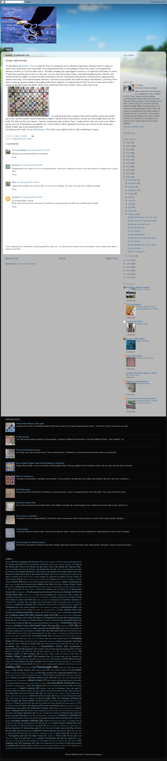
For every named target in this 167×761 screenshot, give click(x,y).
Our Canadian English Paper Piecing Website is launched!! (40, 463)
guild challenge (45, 651)
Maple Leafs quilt (62, 677)
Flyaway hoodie (40, 636)
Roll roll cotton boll (70, 713)
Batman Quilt (31, 584)
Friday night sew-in (46, 638)
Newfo (48, 685)
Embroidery (67, 623)
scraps (7, 723)
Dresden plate (10, 623)
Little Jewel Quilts (134, 356)
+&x (6, 562)
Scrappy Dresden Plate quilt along (55, 718)
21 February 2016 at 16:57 (31, 197)
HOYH (66, 659)
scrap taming (33, 718)
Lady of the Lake (65, 667)
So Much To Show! (143, 289)
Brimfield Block (20, 592)
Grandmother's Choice (52, 646)
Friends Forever (62, 638)
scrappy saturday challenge (25, 720)
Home (8, 49)
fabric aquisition (39, 628)
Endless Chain (22, 625)
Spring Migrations (12, 728)
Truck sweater (31, 741)
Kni (78, 664)
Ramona (15, 165)
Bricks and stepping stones (47, 589)
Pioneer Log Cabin (60, 701)
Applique (62, 577)
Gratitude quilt (43, 649)
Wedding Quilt (25, 746)
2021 (128, 160)
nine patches (12, 688)
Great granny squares (60, 649)
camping (49, 595)
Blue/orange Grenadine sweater (64, 587)
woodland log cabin (11, 748)
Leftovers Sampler (60, 670)
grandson (29, 649)
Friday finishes (22, 529)
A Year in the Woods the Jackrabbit (69, 569)
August (131, 194)
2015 (128, 260)
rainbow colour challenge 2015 (39, 711)
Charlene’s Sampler (70, 600)
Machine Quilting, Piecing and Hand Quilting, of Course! (147, 308)
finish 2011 (41, 631)
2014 (128, 264)
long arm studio (20, 675)
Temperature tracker (46, 733)
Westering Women (52, 745)
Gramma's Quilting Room (137, 381)
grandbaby (9, 646)
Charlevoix (9, 602)
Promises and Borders (51, 706)
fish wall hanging (35, 633)
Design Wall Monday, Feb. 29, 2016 (142, 217)
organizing (22, 693)
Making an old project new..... (140, 224)
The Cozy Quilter (19, 150)
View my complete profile (133, 127)
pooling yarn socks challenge (51, 703)
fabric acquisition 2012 (22, 628)
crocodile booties (49, 610)
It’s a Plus (71, 661)
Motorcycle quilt (28, 683)
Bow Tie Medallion (15, 589)
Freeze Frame (18, 638)
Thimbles (50, 736)
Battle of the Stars (45, 584)
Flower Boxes (74, 633)
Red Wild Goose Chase (71, 710)
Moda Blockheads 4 (66, 680)
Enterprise (63, 626)
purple (66, 705)
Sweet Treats (12, 733)
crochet (38, 610)
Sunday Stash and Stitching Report (142, 221)
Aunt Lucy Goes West (30, 579)
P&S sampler (59, 693)
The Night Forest (35, 736)
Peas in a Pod (60, 696)
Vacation (61, 743)
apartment (52, 577)
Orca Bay (9, 693)
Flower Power (26, 636)
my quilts (52, 683)
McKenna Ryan (76, 678)
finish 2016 (22, 633)
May (130, 204)
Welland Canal (38, 745)
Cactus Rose (11, 594)
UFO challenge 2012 (47, 743)
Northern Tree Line (29, 66)
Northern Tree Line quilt (68, 688)
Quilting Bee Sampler (39, 708)
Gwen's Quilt (70, 651)
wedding (11, 746)
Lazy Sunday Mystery (21, 670)
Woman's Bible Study (135, 339)
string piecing (26, 731)
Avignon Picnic (44, 582)
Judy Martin (28, 664)
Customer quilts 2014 (19, 615)
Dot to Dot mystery (20, 620)
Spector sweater (52, 725)
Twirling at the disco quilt (66, 741)
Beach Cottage (63, 584)
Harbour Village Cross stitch (18, 656)
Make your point (18, 678)
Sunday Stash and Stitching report (142, 238)
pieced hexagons (28, 698)
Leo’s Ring (30, 673)
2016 (128, 177)
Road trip (38, 713)
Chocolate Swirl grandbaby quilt (29, 602)
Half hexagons (29, 654)
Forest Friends (71, 636)
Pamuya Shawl (10, 696)
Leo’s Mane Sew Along (17, 673)
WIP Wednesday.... (24, 489)
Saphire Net (22, 718)
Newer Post (12, 258)
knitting (9, 667)
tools (32, 738)
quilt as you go (74, 705)
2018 (128, 170)
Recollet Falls (57, 710)
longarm (31, 675)
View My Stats (129, 133)
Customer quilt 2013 (40, 612)
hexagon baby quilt (61, 656)
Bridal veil (64, 589)
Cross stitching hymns (67, 610)
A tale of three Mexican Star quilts (30, 424)
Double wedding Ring (53, 620)
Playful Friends (19, 703)
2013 (128, 267)
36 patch (35, 562)
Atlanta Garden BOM (12, 579)
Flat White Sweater (50, 633)
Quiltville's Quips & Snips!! (138, 287)
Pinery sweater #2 (30, 701)
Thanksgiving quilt (15, 736)
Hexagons (75, 656)
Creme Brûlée (27, 610)
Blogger (98, 754)
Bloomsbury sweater (44, 587)
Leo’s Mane (76, 670)
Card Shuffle (69, 597)
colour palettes (44, 607)
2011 (128, 274)
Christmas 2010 (50, 602)
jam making (15, 664)
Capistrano (44, 597)
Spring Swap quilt (31, 728)
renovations (9, 713)
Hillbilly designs (10, 659)
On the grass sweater (38, 691)
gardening (51, 641)
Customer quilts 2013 (73, 612)
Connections (66, 607)
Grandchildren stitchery (28, 646)
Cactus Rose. (27, 595)
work (37, 748)
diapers (39, 618)
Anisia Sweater (40, 577)
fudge (35, 641)
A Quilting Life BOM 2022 (17, 564)
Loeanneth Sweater (65, 673)
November (133, 183)
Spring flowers (74, 725)
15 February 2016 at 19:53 (39, 150)
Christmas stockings (23, 605)
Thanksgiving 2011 (76, 733)
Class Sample (74, 605)
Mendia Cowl (12, 680)
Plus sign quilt (33, 703)
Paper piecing (22, 696)
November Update (143, 383)
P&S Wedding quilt (73, 693)
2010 (128, 277)
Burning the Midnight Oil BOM (66, 592)
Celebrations (54, 600)
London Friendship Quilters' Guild (141, 373)
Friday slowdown (142, 341)
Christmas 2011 (65, 602)
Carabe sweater (57, 597)
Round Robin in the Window (47, 715)
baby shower (9, 584)
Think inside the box (64, 736)
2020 (128, 163)
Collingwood (10, 607)
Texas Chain (61, 733)
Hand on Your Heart (71, 654)
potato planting (69, 703)
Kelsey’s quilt (40, 664)
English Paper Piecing (44, 625)
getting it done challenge (18, 644)
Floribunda (63, 633)
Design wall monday (24, 618)
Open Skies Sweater (71, 691)
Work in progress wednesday (52, 748)
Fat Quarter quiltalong (13, 631)
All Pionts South (27, 577)
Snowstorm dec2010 (27, 726)
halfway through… (143, 324)
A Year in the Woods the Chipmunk (62, 567)
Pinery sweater (11, 701)
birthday (11, 587)
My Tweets (65, 683)
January (132, 256)
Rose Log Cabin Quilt (14, 715)
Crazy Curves (13, 610)
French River (31, 638)
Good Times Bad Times (49, 644)
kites (72, 664)
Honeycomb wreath (42, 659)
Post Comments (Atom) (26, 264)
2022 (128, 156)
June (130, 201)
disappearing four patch (22, 139)
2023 (128, 153)
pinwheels (45, 701)
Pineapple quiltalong (69, 698)
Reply (14, 157)
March (131, 211)
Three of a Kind (19, 738)
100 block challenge (19, 562)
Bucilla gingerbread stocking (39, 592)
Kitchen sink (64, 664)
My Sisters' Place (132, 375)
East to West (23, 623)
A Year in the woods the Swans (36, 574)
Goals (33, 644)
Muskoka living (40, 683)
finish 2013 (67, 631)
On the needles (134, 241)
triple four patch (66, 738)
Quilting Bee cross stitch (15, 708)
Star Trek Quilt (47, 728)
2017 (128, 174)
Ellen (14, 182)
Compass (55, 607)
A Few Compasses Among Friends (69, 562)
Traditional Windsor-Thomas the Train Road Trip (146, 402)
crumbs (8, 612)
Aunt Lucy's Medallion (49, 579)
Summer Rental (65, 731)
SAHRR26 (74, 715)
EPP (71, 625)
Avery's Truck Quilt (29, 582)
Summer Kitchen (49, 731)
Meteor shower (35, 680)
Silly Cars (47, 723)
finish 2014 (78, 631)
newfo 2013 (57, 686)
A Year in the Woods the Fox (41, 569)
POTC (79, 703)
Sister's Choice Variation (63, 723)
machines (61, 675)
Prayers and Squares (29, 706)
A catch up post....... (24, 437)
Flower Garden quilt (11, 636)
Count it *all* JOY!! (134, 322)
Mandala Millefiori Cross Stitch (41, 678)
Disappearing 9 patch (54, 618)
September (133, 190)
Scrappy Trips (74, 721)
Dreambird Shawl (71, 620)
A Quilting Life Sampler (37, 564)
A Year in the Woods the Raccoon (22, 572)
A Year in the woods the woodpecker (66, 574)
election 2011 (55, 623)
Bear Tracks (76, 584)
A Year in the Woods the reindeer (53, 572)
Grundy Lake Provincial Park (25, 651)
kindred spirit (52, 664)
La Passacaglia (42, 667)
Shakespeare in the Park (32, 723)
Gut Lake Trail (58, 651)
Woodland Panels (26, 748)
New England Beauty (18, 685)
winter (63, 745)
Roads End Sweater (51, 713)
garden (42, 641)
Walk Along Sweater (74, 743)
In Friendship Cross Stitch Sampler (27, 661)
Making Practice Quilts (144, 358)
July (130, 197)
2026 (128, 143)
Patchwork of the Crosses (40, 696)
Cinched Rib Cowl (43, 605)
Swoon (22, 733)
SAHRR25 (63, 715)
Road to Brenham (24, 713)
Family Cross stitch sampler (69, 628)
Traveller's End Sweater (46, 738)
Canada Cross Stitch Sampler (68, 595)
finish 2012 (54, 631)
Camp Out (39, 595)
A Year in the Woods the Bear (30, 567)
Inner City (61, 661)
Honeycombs (56, 659)
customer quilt (21, 612)
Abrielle (15, 577)
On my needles (134, 231)
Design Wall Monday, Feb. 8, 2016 (142, 245)
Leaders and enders (43, 670)
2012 (128, 271)
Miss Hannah (51, 680)
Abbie (7, 577)
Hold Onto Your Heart (25, 659)
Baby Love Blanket (71, 582)
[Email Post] (32, 136)
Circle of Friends (59, 605)
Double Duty (36, 620)
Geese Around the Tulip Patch (69, 641)
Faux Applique (29, 631)
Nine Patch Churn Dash (73, 686)
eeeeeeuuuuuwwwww (40, 623)
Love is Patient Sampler (46, 675)
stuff (36, 730)
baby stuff (20, 584)
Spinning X (63, 725)
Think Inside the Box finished (28, 450)
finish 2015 (12, 633)
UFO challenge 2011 (26, 743)
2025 (128, 146)
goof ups (65, 644)
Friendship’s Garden (23, 641)
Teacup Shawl (32, 733)
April (130, 207)
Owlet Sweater (47, 693)
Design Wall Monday (36, 129)
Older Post (112, 258)
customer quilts (56, 612)
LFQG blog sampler (44, 673)
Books (79, 587)
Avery (15, 581)
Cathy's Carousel (41, 600)
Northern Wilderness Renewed (16, 691)
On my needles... (135, 248)
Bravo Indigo (29, 589)
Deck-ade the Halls (65, 615)
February (132, 214)
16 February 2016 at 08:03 (28, 182)
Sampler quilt (10, 718)
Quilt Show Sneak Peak (25, 503)
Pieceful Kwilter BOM (47, 698)
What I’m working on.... (137, 252)
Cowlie (79, 607)
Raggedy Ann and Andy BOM (62, 708)
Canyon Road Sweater (31, 597)
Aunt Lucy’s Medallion (67, 579)
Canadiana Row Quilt (13, 597)
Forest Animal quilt (57, 636)
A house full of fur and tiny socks (141, 398)
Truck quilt (19, 741)
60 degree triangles (49, 562)
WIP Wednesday (73, 745)
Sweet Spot (78, 731)
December (133, 180)
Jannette (51, 74)
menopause (22, 680)
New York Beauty (35, 686)
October (132, 187)
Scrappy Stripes (61, 721)
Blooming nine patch (25, 587)
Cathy (140, 85)
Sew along (17, 723)
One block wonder (55, 691)
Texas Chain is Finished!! (26, 516)
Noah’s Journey (27, 688)
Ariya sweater (74, 577)
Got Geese (75, 644)
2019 (128, 167)
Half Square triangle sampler (49, 654)
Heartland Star (44, 656)
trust (53, 741)
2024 (128, 150)
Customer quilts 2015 (44, 615)
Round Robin (32, 715)
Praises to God (13, 706)
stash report (60, 728)
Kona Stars (25, 667)
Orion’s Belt (34, 693)
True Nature (44, 741)
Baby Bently (56, 582)
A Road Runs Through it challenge (60, 564)
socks (40, 726)
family (52, 628)
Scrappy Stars (48, 721)
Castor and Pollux (25, 600)
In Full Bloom (50, 661)
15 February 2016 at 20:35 (31, 165)
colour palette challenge (28, 607)
